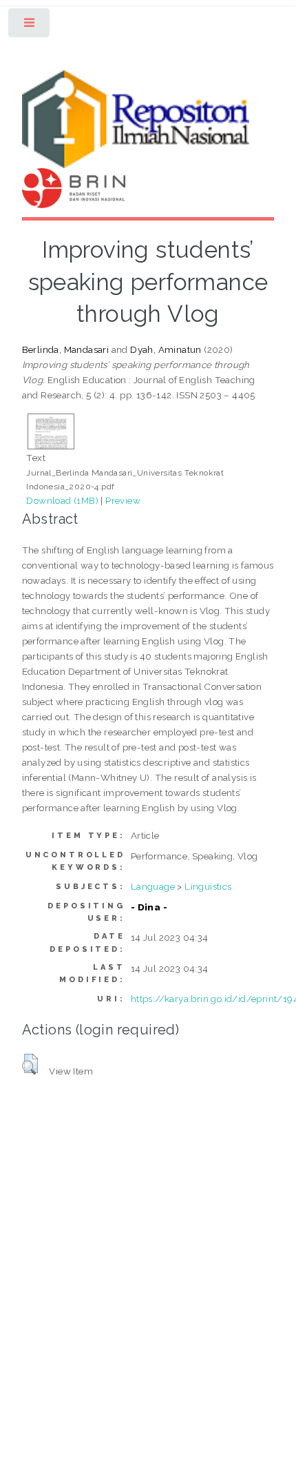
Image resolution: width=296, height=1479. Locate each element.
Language (153, 886)
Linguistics (207, 886)
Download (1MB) (62, 500)
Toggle (30, 26)
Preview (122, 500)
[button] (30, 1064)
